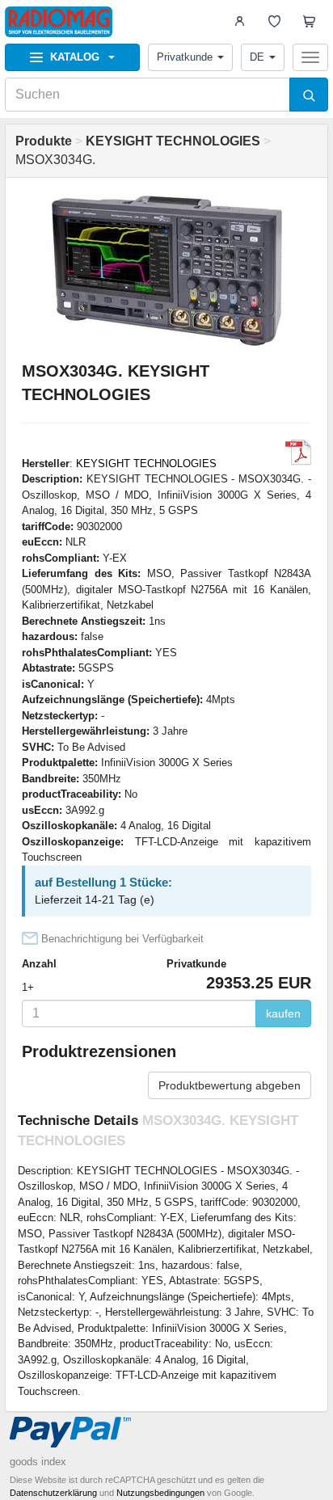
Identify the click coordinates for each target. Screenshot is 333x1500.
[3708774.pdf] (298, 453)
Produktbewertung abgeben (229, 1085)
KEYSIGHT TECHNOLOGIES (146, 463)
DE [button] (257, 57)
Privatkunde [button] (185, 57)
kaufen (283, 1013)
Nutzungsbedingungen (160, 1493)
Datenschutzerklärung (53, 1493)
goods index (38, 1462)
